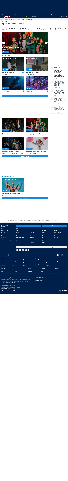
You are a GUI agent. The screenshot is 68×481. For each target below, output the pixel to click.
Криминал (32, 232)
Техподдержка (3, 237)
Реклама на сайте (4, 230)
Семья (43, 242)
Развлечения (44, 239)
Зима (31, 230)
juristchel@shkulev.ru (25, 283)
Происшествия (45, 235)
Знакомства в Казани (12, 220)
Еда (17, 239)
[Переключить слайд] (7, 28)
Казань (3, 21)
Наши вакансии (4, 235)
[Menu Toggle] (1, 16)
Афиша (25, 14)
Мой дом (32, 237)
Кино (2, 19)
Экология (56, 235)
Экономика (56, 237)
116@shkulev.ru (12, 282)
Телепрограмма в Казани (39, 220)
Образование (32, 242)
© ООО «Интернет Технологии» (18, 290)
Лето (31, 235)
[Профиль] (66, 16)
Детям (12, 19)
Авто (17, 230)
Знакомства (10, 14)
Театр (9, 19)
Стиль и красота (57, 232)
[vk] (20, 250)
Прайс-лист (3, 232)
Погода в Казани (21, 220)
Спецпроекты (57, 239)
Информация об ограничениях (39, 277)
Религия (43, 240)
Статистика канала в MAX (6, 240)
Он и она (44, 230)
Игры (46, 14)
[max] (23, 250)
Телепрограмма (20, 14)
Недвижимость (4, 14)
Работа (43, 237)
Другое (23, 19)
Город (17, 235)
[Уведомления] (63, 16)
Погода (15, 14)
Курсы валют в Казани (55, 220)
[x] (26, 250)
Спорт (16, 19)
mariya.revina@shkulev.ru (4, 288)
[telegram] (17, 250)
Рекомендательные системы (39, 280)
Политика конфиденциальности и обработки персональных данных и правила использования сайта (50, 281)
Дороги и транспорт (20, 237)
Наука (31, 239)
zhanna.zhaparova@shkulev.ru (5, 286)
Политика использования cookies (40, 278)
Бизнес (17, 232)
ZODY (43, 14)
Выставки (19, 19)
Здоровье (18, 242)
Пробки (40, 14)
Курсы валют (35, 14)
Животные (18, 240)
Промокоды (50, 14)
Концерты (6, 19)
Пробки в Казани (29, 220)
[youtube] (28, 250)
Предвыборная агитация (5, 239)
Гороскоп (30, 14)
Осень (43, 232)
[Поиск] (61, 16)
